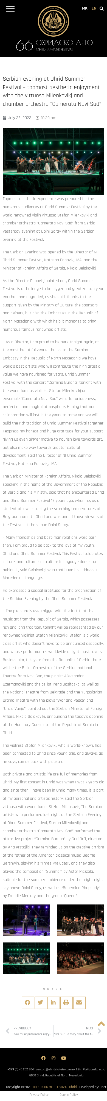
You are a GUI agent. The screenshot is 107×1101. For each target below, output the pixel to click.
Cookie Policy (69, 1095)
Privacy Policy (39, 1095)
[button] (10, 10)
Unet (103, 1087)
